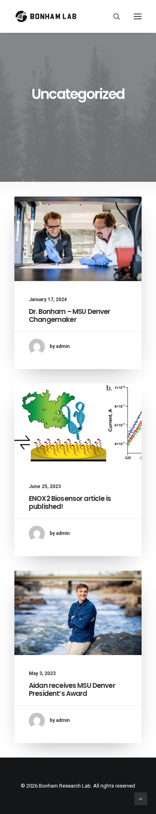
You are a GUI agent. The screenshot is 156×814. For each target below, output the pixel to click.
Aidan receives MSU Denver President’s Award (72, 689)
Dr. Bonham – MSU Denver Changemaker (69, 315)
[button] (137, 16)
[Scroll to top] (140, 798)
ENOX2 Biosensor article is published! (70, 502)
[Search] (113, 16)
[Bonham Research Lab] (45, 16)
